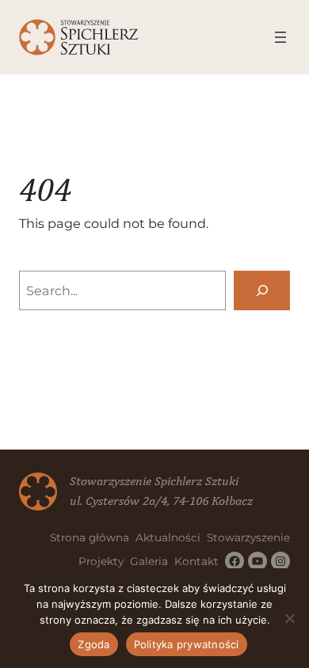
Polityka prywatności (186, 644)
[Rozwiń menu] (280, 37)
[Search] (262, 290)
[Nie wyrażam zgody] (289, 618)
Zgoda (93, 644)
